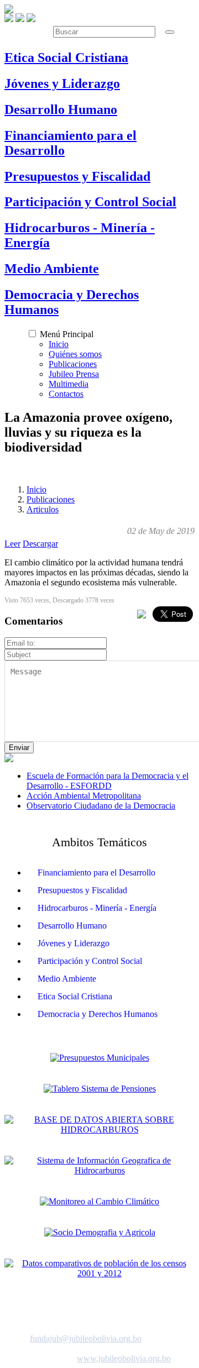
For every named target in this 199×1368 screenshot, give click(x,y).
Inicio (59, 344)
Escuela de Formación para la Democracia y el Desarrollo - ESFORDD (107, 780)
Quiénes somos (75, 354)
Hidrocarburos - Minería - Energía (97, 908)
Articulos (43, 509)
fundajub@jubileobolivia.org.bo (86, 1338)
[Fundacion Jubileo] (8, 10)
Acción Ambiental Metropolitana (84, 795)
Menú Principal (66, 334)
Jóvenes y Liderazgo (73, 943)
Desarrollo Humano (72, 925)
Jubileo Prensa (74, 374)
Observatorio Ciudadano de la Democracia (101, 805)
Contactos (66, 394)
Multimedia (68, 384)
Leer (12, 543)
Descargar (40, 543)
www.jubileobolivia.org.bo (124, 1358)
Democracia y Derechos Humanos (98, 1014)
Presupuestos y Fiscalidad (82, 890)
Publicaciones (73, 364)
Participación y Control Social (90, 961)
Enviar (19, 747)
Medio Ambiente (67, 978)
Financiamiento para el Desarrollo (96, 872)
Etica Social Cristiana (75, 996)
